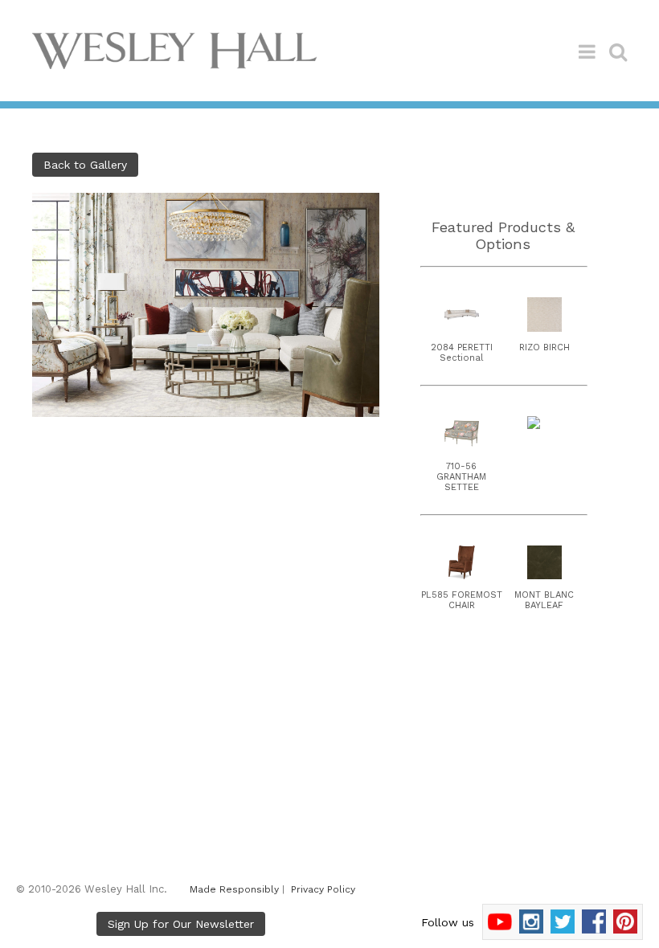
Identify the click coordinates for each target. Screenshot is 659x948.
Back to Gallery (85, 164)
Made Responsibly (234, 889)
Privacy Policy (323, 889)
